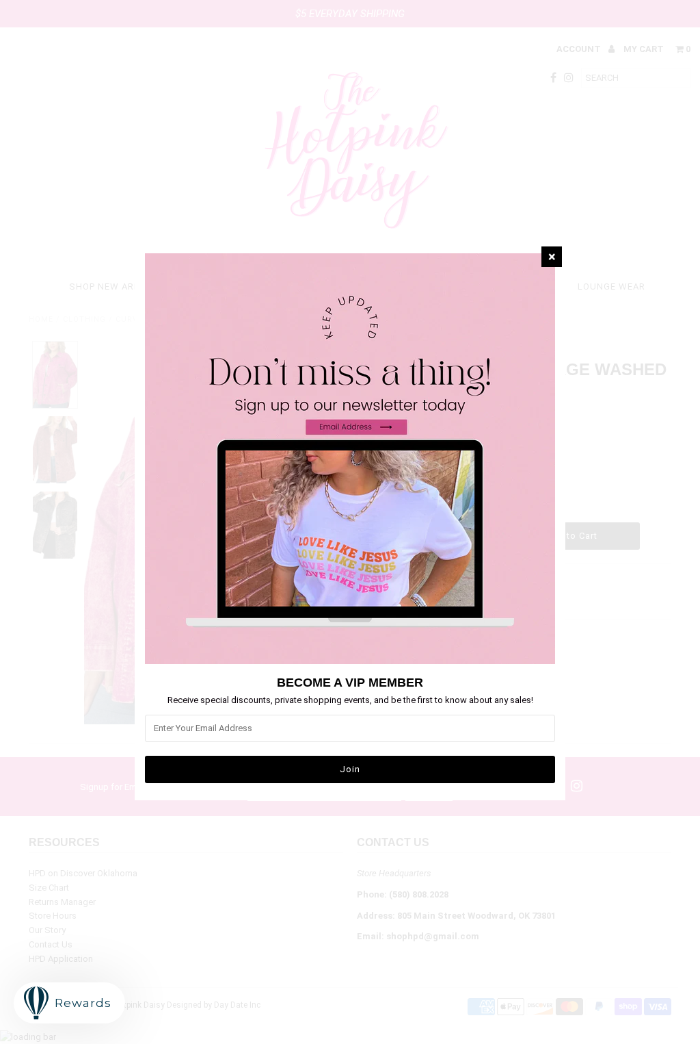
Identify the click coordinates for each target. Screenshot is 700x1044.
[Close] (551, 256)
